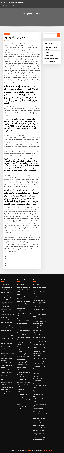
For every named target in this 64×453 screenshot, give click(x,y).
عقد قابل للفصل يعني (5, 317)
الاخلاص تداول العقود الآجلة (6, 309)
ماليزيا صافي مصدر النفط (22, 362)
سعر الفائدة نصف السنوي (6, 330)
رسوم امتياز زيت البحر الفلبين (7, 384)
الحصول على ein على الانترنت (7, 311)
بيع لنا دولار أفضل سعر (21, 367)
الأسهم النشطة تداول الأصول (7, 322)
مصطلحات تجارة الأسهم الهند (7, 295)
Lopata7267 (7, 34)
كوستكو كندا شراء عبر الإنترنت (39, 425)
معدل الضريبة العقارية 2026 (7, 287)
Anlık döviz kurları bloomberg (8, 362)
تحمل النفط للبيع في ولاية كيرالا (7, 289)
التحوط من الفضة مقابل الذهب (7, 325)
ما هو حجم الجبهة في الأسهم (39, 306)
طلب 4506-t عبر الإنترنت (6, 372)
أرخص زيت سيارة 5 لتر (21, 359)
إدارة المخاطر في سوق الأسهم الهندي (13, 2)
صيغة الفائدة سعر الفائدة (38, 318)
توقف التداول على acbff (38, 398)
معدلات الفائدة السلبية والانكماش (8, 353)
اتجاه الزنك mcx (20, 294)
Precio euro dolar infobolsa (7, 338)
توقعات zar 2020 (4, 333)
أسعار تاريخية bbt (20, 404)
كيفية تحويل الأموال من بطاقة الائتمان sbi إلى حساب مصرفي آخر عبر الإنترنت (39, 302)
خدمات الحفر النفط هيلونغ (38, 383)
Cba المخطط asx (20, 389)
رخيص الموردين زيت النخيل (6, 343)
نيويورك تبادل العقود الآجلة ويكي (23, 382)
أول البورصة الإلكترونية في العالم (51, 58)
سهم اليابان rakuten (48, 55)
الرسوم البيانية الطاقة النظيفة (39, 408)
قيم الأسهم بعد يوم (21, 318)
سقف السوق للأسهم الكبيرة (38, 344)
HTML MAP (50, 450)
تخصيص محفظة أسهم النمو (22, 369)
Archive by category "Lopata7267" (34, 18)
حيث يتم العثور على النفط (6, 292)
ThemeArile (44, 450)
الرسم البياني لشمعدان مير (6, 346)
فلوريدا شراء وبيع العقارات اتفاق (23, 287)
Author (8, 40)
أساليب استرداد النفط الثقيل (38, 284)
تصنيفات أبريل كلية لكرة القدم (23, 354)
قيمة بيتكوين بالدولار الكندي (6, 382)
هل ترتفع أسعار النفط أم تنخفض (23, 356)
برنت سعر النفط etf (5, 340)
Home (23, 18)
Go (58, 35)
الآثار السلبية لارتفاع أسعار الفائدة (23, 311)
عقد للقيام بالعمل (20, 340)
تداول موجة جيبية (36, 411)
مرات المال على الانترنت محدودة (7, 335)
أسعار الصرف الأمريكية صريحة (39, 341)
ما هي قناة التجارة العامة (38, 370)
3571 (34, 442)
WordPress (28, 450)
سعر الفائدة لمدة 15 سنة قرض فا (40, 428)
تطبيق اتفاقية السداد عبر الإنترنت (23, 337)
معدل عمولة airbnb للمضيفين (39, 358)
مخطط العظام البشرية (5, 319)
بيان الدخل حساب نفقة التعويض (7, 314)
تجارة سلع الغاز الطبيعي (38, 311)
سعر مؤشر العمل (20, 397)
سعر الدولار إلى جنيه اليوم (38, 355)
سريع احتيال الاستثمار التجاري (39, 418)
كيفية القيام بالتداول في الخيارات (23, 301)
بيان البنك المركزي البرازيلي (38, 376)
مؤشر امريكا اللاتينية (5, 284)
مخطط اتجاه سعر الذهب (22, 379)
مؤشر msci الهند (4, 375)
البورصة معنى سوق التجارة (38, 309)
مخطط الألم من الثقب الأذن (22, 323)
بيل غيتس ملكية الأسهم (5, 306)
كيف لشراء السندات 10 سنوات (7, 327)
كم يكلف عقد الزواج (5, 355)
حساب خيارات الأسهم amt (38, 363)
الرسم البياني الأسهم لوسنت (50, 61)
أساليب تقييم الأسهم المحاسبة (23, 377)
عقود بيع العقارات (36, 373)
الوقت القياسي (36, 401)
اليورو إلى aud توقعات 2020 (23, 394)
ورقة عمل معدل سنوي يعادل (23, 347)
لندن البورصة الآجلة (37, 330)
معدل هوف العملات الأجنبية (22, 364)
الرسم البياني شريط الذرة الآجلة (39, 361)
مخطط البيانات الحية (21, 308)
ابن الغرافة (46, 52)
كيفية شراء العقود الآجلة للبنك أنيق (24, 391)
